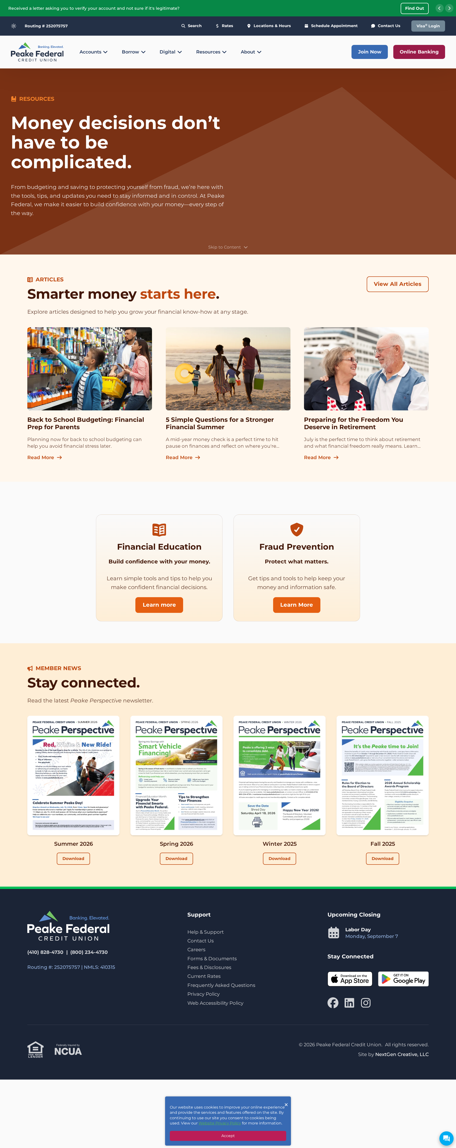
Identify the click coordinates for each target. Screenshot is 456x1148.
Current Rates (204, 976)
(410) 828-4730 (45, 952)
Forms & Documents (212, 958)
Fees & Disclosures (209, 967)
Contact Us (200, 941)
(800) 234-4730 (89, 952)
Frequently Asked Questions (221, 985)
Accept (228, 1136)
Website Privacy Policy (220, 1123)
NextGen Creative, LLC (402, 1054)
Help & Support (205, 932)
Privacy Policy (203, 994)
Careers (196, 949)
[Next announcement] (449, 8)
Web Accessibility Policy (215, 1003)
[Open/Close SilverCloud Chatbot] (446, 1138)
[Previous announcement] (440, 8)
